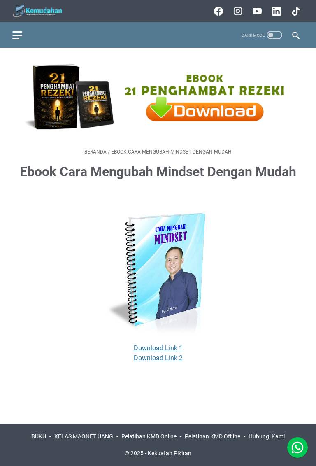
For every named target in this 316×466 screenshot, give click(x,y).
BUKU (38, 436)
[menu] (22, 35)
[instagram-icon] (237, 11)
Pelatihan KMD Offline (212, 436)
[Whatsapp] (297, 447)
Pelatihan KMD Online (149, 436)
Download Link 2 (158, 358)
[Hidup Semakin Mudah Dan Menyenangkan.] (42, 11)
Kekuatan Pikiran (169, 453)
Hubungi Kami (267, 436)
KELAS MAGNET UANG (83, 436)
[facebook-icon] (217, 11)
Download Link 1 (158, 348)
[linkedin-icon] (275, 11)
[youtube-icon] (256, 11)
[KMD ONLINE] (158, 131)
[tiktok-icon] (295, 11)
